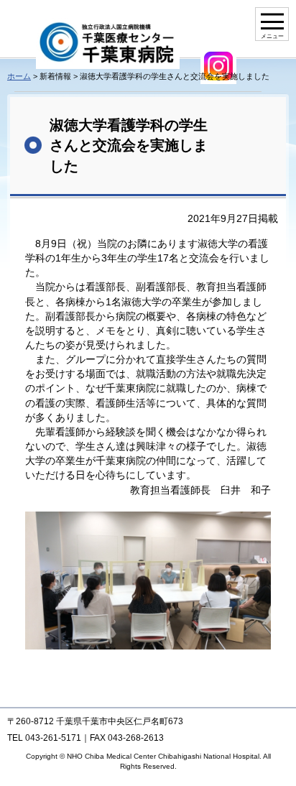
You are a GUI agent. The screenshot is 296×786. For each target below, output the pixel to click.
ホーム (19, 76)
